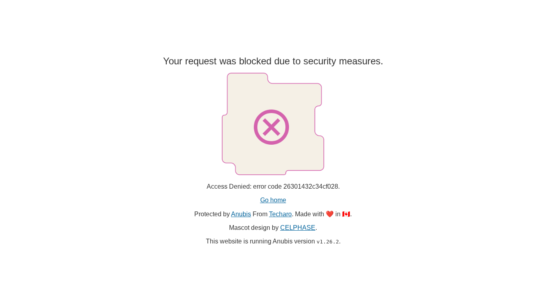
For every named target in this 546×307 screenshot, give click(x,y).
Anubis (241, 214)
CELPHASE (297, 227)
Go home (273, 200)
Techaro (280, 214)
